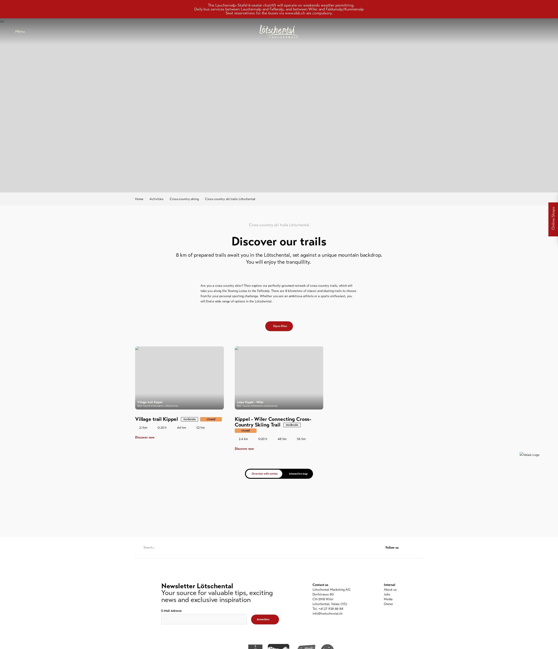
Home (139, 199)
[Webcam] (532, 31)
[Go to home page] (279, 31)
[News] (499, 31)
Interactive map (298, 473)
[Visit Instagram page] (420, 547)
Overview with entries (265, 473)
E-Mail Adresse (171, 611)
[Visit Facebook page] (412, 547)
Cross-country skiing (184, 199)
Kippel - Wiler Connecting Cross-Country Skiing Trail (273, 422)
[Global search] (543, 31)
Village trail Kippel (156, 419)
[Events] (510, 31)
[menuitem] (390, 589)
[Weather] (521, 31)
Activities (156, 199)
